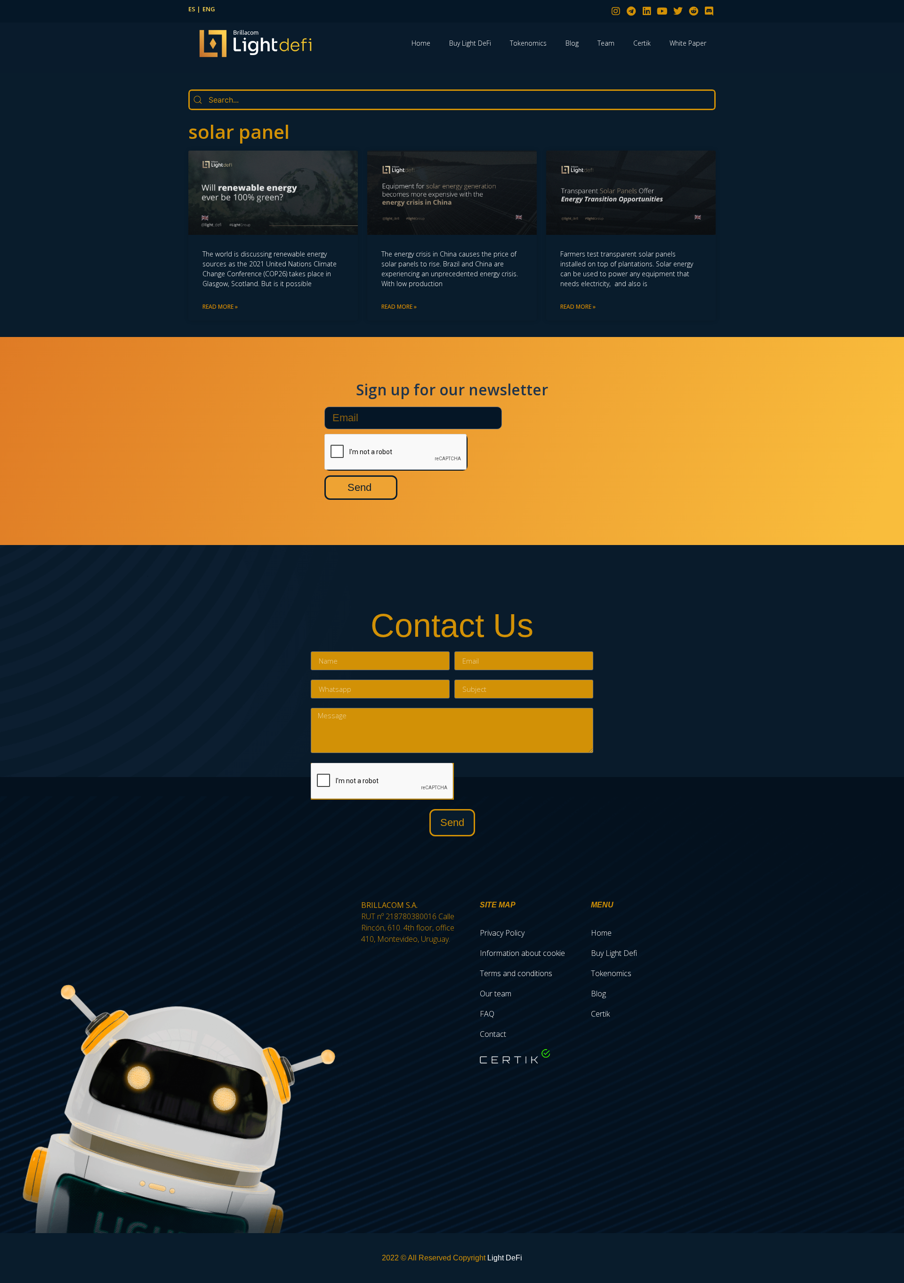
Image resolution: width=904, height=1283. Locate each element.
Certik (642, 43)
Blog (572, 43)
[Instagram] (615, 11)
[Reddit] (693, 11)
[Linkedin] (647, 11)
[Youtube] (662, 11)
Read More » (220, 307)
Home (421, 43)
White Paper (688, 43)
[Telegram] (631, 11)
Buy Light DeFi (470, 43)
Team (605, 43)
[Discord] (709, 11)
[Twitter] (678, 11)
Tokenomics (528, 43)
